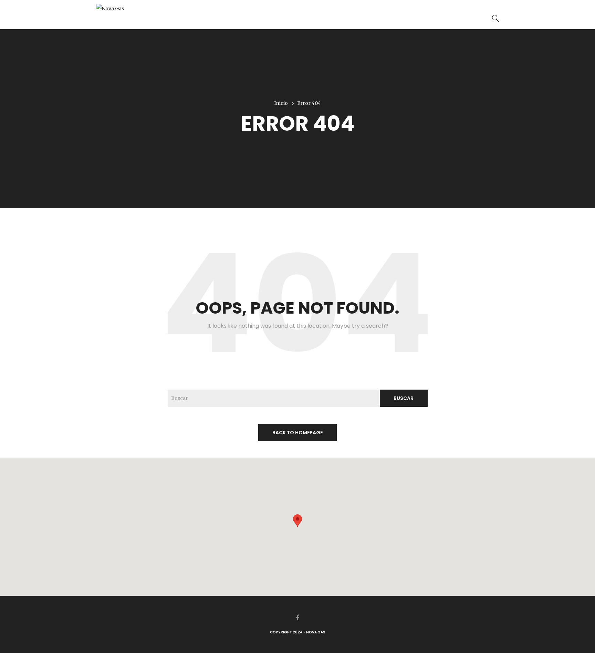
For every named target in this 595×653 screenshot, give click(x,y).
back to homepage (297, 432)
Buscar (404, 398)
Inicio (281, 103)
